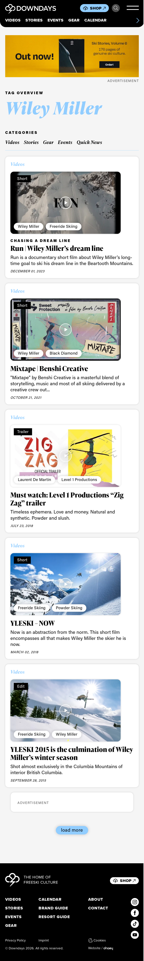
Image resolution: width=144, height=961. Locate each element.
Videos (13, 20)
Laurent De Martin (34, 479)
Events (55, 20)
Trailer (23, 431)
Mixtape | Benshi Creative (49, 368)
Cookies (100, 940)
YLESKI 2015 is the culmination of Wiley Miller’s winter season (71, 753)
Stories (34, 20)
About (95, 899)
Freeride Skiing (63, 226)
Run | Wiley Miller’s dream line (56, 248)
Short (22, 178)
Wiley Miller (28, 226)
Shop (96, 8)
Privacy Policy (15, 940)
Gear (73, 20)
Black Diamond (64, 353)
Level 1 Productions (79, 479)
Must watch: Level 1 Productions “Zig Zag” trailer (67, 499)
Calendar (95, 20)
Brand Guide (53, 908)
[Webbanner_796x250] (72, 56)
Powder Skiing (69, 607)
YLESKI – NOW (32, 623)
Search (116, 8)
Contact (98, 908)
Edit (20, 686)
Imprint (44, 940)
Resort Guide (54, 916)
